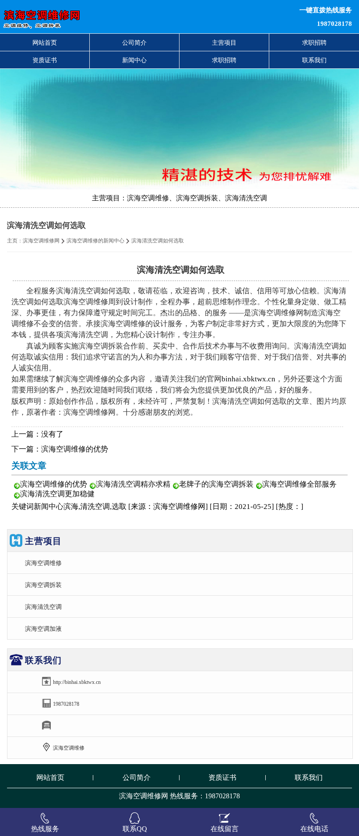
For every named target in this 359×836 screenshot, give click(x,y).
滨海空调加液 (43, 628)
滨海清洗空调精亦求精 (133, 484)
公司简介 (134, 42)
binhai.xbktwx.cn (248, 379)
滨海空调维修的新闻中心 (95, 241)
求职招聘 (314, 42)
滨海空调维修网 (41, 241)
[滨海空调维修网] (109, 17)
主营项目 (224, 42)
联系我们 (314, 60)
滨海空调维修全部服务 (299, 484)
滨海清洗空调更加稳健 (57, 494)
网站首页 (44, 42)
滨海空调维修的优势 (74, 449)
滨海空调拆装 (43, 584)
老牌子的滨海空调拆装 (216, 484)
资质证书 (44, 60)
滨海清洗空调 (43, 606)
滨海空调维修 (43, 562)
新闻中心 (134, 60)
